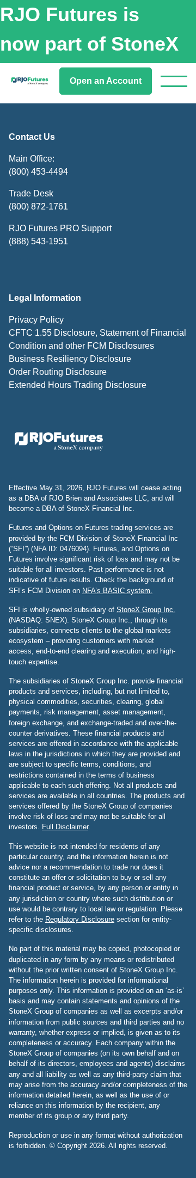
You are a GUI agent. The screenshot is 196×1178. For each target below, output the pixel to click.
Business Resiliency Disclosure (70, 358)
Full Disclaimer (65, 827)
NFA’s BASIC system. (117, 591)
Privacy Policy (36, 319)
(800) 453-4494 (38, 171)
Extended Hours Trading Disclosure (77, 385)
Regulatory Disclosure (79, 919)
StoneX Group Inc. (146, 610)
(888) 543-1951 (38, 241)
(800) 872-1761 (38, 206)
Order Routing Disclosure (58, 372)
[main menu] (174, 81)
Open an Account (106, 80)
